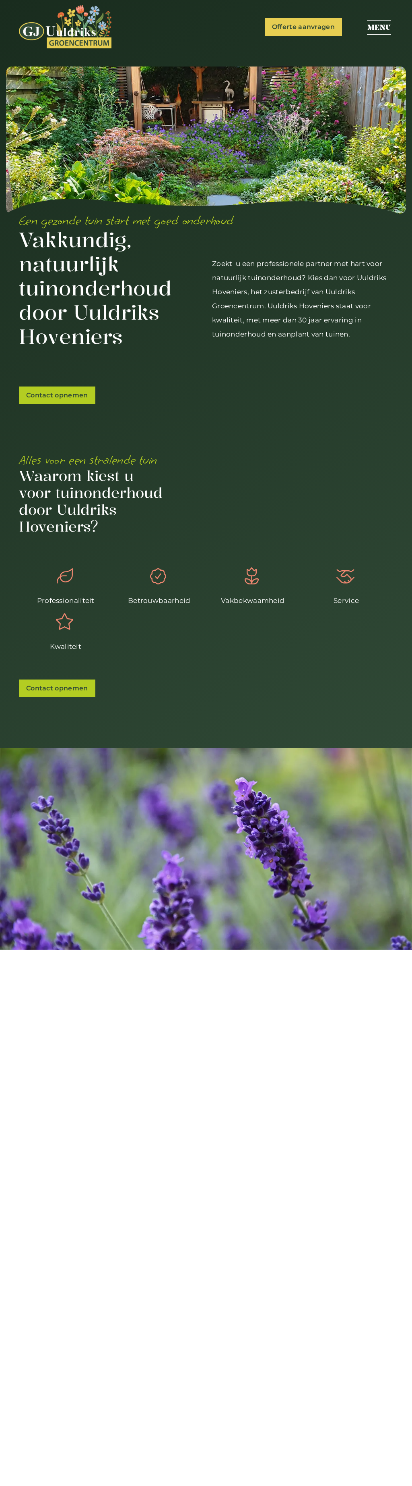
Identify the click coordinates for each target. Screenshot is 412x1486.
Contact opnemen (57, 395)
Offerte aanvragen (303, 27)
